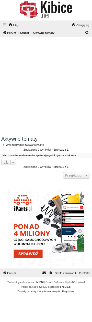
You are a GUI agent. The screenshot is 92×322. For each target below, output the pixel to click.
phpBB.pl (65, 286)
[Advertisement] (46, 87)
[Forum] (46, 9)
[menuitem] (13, 25)
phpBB (39, 282)
